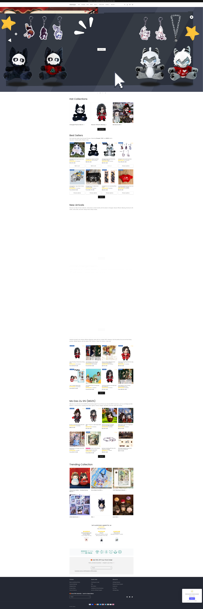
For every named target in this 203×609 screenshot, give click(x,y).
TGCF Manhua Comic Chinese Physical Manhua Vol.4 (124, 386)
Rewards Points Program (118, 584)
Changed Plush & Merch (76, 124)
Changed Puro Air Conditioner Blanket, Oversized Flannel (76, 254)
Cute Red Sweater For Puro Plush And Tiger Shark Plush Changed (125, 187)
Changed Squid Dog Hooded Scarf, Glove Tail (77, 160)
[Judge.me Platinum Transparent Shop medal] (101, 552)
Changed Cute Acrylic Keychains (125, 159)
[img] (101, 527)
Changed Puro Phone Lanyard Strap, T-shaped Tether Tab (125, 231)
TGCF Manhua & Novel (119, 490)
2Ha (92, 517)
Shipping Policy (73, 586)
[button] (95, 4)
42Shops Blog (115, 590)
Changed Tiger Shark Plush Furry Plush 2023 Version (108, 160)
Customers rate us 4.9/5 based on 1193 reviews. (86, 570)
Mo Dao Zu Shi (117, 124)
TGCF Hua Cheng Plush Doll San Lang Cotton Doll (125, 362)
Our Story (115, 588)
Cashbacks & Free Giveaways (97, 588)
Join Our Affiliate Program (96, 590)
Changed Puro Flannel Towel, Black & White (109, 254)
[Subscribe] (110, 567)
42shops (73, 606)
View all (101, 196)
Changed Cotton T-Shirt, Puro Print (93, 231)
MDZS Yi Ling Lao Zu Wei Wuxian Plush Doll (93, 425)
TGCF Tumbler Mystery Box (75, 385)
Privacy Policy (73, 588)
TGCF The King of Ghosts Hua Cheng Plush (77, 362)
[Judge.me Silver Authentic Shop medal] (111, 552)
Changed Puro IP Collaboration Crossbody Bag (92, 187)
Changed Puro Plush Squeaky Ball (125, 293)
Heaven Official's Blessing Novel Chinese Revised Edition (108, 362)
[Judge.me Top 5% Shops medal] (115, 552)
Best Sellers (93, 586)
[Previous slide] (98, 93)
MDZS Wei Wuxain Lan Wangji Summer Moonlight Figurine (108, 425)
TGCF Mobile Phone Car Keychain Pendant (92, 386)
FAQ (92, 584)
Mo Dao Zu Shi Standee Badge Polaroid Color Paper (93, 449)
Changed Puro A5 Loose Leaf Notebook (76, 231)
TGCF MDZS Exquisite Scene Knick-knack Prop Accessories (125, 449)
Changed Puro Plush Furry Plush (92, 159)
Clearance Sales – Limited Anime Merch (79, 491)
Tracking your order (95, 582)
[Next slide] (102, 93)
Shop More (101, 49)
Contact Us (115, 586)
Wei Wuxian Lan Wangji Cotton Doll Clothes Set (77, 449)
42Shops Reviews (116, 582)
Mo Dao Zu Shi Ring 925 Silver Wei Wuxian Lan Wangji (109, 449)
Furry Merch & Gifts (96, 490)
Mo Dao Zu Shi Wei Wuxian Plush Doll (77, 424)
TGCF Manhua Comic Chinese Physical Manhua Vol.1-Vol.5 (92, 362)
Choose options (125, 165)
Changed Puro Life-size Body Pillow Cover (109, 187)
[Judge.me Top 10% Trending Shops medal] (120, 552)
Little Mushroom (74, 517)
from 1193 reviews (101, 528)
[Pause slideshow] (105, 93)
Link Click (115, 517)
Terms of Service (73, 590)
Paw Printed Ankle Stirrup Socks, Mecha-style (92, 254)
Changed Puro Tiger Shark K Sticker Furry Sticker (77, 187)
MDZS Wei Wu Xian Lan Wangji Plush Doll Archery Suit (125, 425)
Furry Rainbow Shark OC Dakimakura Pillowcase (109, 231)
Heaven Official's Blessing (98, 124)
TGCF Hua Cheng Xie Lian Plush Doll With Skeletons (109, 386)
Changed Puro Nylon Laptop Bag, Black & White (125, 254)
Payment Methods (73, 584)
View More (101, 129)
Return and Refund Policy (75, 582)
